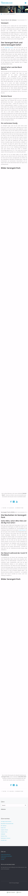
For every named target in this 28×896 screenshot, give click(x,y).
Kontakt (2, 859)
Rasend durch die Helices (8, 20)
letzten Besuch (22, 530)
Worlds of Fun (4, 836)
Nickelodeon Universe (5, 838)
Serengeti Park (19, 507)
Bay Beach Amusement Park (7, 823)
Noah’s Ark (3, 827)
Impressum (3, 857)
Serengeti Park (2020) (7, 512)
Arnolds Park (3, 840)
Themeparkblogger (6, 3)
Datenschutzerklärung (5, 854)
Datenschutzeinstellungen (6, 856)
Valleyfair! (3, 834)
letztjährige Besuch (9, 47)
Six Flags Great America (6, 821)
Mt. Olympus (3, 825)
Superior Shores (4, 829)
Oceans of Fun (4, 832)
